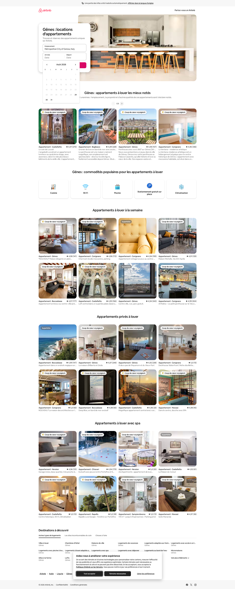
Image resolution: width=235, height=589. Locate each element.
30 (47, 100)
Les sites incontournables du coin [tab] (78, 535)
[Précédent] (113, 104)
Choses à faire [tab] (101, 535)
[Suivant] (122, 104)
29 (76, 95)
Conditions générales (78, 585)
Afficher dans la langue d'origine (140, 3)
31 (51, 100)
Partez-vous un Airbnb (185, 10)
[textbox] (54, 57)
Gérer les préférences (145, 574)
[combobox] (64, 48)
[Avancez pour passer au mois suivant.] (75, 64)
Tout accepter (89, 574)
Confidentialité (62, 585)
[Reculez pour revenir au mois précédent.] (47, 64)
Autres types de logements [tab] (50, 535)
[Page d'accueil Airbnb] (45, 10)
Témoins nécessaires (117, 574)
